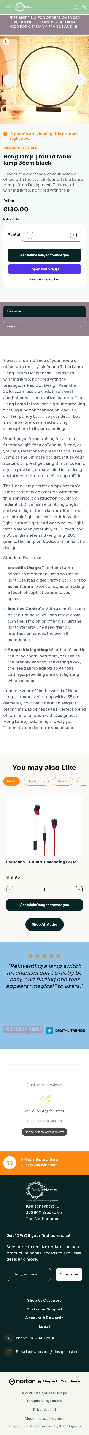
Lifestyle (63, 781)
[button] (8, 7)
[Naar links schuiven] (9, 80)
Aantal (14, 234)
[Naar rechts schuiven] (80, 80)
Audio (11, 781)
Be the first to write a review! (44, 1132)
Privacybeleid (44, 1410)
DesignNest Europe (50, 1393)
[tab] (44, 311)
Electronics (36, 781)
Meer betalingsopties (44, 279)
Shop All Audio (44, 924)
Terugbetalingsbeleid (44, 1401)
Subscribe (69, 1274)
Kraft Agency (70, 1426)
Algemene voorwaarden (45, 1419)
